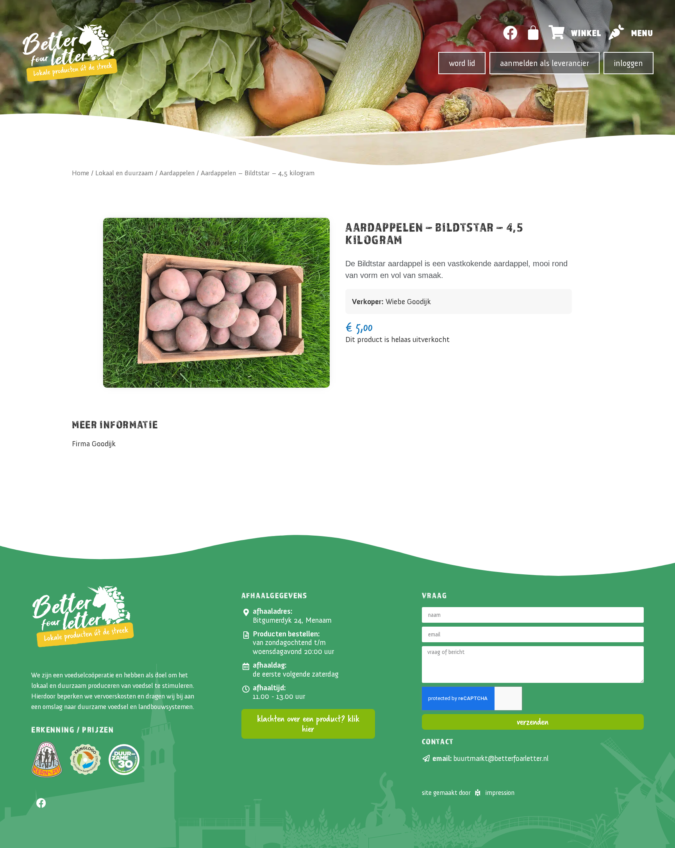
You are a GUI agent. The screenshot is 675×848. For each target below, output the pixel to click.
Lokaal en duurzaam (124, 173)
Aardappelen (177, 173)
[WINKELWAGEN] (533, 33)
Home (80, 173)
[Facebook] (510, 33)
